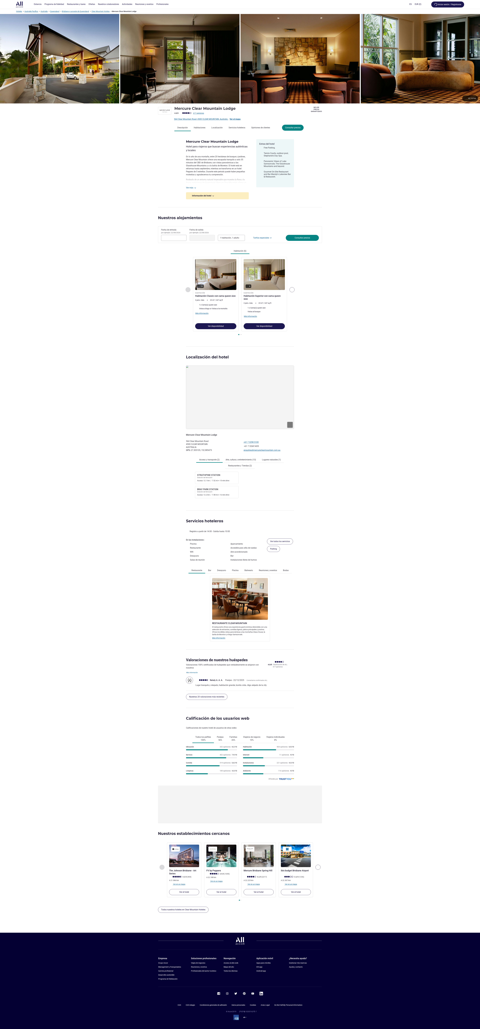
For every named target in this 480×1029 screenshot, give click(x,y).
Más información (218, 638)
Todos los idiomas (231, 971)
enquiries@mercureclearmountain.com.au (262, 450)
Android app (261, 971)
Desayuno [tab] (221, 570)
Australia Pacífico (31, 11)
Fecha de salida (199, 231)
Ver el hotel (184, 892)
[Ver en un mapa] (240, 397)
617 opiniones (198, 113)
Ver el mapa (235, 119)
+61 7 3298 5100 (251, 442)
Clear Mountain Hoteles (101, 11)
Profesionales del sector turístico (203, 971)
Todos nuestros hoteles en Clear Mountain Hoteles (183, 909)
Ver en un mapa (179, 884)
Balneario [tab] (248, 570)
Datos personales (238, 1005)
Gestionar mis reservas (298, 963)
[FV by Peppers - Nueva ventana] (221, 856)
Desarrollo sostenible (166, 975)
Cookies (253, 1005)
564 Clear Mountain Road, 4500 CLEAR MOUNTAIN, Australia (201, 119)
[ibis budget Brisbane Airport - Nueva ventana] (296, 856)
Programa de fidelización (168, 979)
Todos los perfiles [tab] (203, 738)
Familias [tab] (233, 738)
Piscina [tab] (235, 570)
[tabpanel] (240, 296)
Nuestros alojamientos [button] (180, 217)
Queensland (54, 11)
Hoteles (19, 11)
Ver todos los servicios (280, 541)
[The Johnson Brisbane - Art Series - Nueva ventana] (184, 856)
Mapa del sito (229, 967)
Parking (273, 549)
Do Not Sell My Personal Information (288, 1005)
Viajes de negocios (198, 963)
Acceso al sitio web (231, 963)
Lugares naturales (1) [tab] (271, 459)
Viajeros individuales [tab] (275, 738)
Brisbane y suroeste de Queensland (75, 11)
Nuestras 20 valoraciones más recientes (206, 697)
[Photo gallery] (240, 58)
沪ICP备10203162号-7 (248, 1012)
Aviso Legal (265, 1005)
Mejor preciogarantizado (316, 109)
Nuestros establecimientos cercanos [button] (194, 833)
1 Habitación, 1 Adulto (229, 238)
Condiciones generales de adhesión (213, 1005)
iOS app (259, 967)
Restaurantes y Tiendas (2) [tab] (240, 465)
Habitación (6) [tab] (240, 251)
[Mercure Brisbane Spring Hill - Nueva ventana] (259, 856)
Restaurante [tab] (197, 570)
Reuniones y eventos (199, 967)
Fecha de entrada (170, 231)
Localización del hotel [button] (207, 357)
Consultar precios (292, 127)
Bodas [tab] (286, 570)
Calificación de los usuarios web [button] (217, 718)
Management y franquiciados (169, 967)
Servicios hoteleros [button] (204, 521)
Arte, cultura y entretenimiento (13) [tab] (241, 459)
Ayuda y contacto (296, 967)
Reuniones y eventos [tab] (268, 570)
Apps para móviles (263, 963)
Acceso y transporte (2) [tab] (209, 459)
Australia (44, 11)
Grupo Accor (163, 963)
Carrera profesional (165, 971)
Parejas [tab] (220, 738)
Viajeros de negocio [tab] (251, 738)
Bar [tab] (209, 570)
